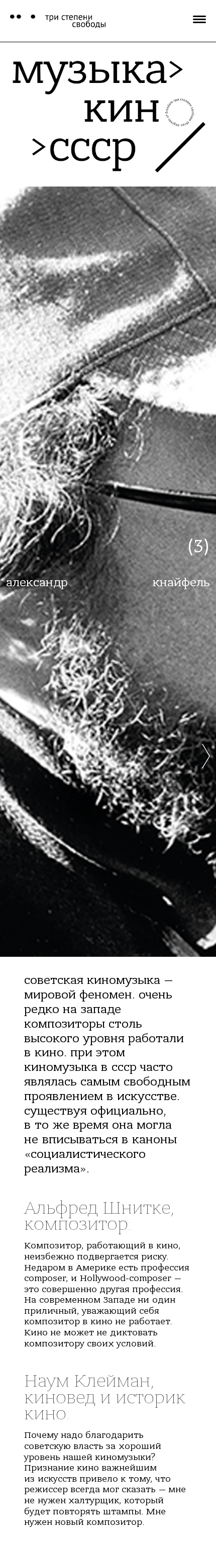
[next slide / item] (206, 670)
